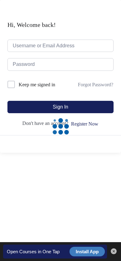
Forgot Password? (95, 84)
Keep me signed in (37, 84)
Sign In (60, 106)
